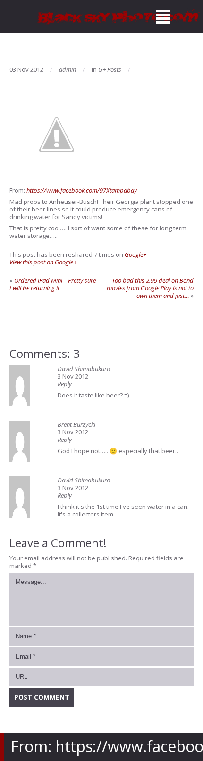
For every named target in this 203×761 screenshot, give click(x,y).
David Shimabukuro (84, 368)
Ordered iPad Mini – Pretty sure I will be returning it (52, 284)
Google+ (135, 254)
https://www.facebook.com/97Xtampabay (81, 190)
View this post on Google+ (42, 262)
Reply (65, 384)
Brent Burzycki (76, 424)
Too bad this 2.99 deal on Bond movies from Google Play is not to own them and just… (150, 288)
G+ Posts (109, 69)
